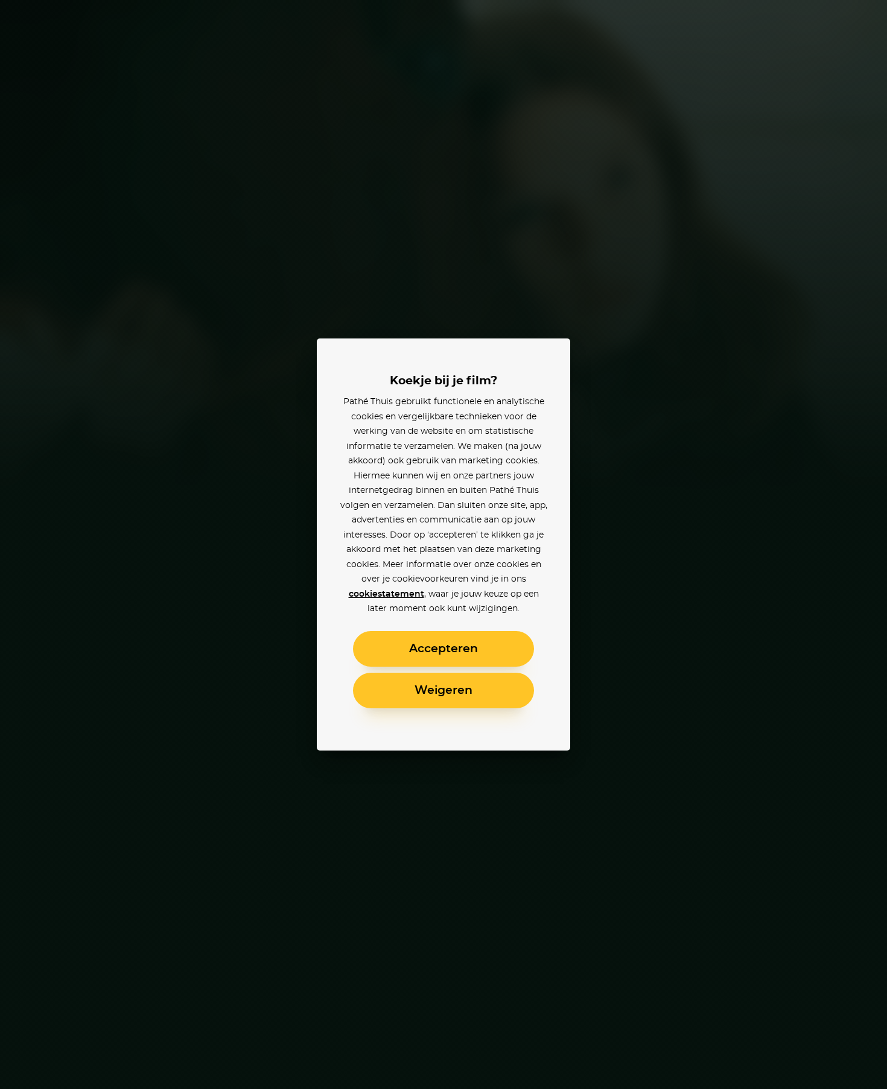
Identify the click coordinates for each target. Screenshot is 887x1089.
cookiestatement (386, 594)
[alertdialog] (443, 544)
